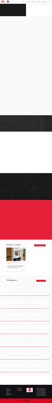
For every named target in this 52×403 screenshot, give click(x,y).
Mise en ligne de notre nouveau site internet (14, 262)
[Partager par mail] (35, 400)
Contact (7, 391)
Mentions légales (8, 393)
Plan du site (7, 395)
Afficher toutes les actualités (39, 245)
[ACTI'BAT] (2, 1)
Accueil (7, 388)
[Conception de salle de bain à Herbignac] (41, 22)
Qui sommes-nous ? (8, 389)
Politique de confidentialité (9, 394)
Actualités (7, 392)
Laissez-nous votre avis (41, 280)
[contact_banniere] (15, 254)
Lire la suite (22, 269)
